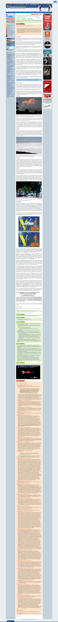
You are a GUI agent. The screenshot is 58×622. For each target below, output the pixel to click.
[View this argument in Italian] (35, 14)
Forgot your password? (9, 50)
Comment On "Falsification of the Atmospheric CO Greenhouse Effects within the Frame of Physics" (28, 348)
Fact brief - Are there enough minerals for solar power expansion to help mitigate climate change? (10, 66)
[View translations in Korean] (35, 4)
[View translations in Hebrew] (26, 4)
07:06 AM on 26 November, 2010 (27, 385)
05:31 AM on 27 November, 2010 (27, 580)
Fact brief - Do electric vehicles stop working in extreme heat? (10, 96)
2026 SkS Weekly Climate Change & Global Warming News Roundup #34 (11, 56)
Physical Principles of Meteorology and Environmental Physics (27, 334)
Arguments (11, 12)
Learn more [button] (41, 1)
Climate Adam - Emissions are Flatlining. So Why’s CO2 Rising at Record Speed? (10, 54)
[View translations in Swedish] (50, 4)
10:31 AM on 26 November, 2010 (25, 506)
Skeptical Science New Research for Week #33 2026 (11, 63)
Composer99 (20, 385)
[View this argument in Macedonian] (40, 14)
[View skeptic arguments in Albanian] (12, 4)
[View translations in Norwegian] (40, 4)
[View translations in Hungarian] (28, 4)
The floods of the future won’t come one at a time (10, 68)
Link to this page (38, 17)
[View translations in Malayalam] (38, 4)
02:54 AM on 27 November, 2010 (27, 560)
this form (21, 79)
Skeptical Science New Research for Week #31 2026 (11, 78)
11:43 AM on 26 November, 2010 (28, 511)
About (42, 12)
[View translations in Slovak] (45, 4)
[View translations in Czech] (16, 4)
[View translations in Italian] (32, 4)
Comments (25, 12)
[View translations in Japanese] (34, 4)
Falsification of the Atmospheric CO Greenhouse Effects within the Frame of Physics (28, 345)
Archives (8, 97)
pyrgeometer (32, 356)
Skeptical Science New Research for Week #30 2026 (11, 85)
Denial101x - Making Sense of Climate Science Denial (32, 364)
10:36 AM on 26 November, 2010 (26, 509)
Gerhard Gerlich (21, 32)
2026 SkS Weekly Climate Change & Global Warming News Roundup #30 (11, 84)
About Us (29, 619)
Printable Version (18, 312)
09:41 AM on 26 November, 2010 (26, 458)
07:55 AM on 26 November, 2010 (26, 412)
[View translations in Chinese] (13, 4)
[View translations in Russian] (44, 4)
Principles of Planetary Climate (22, 336)
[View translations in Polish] (41, 4)
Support (45, 12)
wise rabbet (19, 505)
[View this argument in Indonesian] (38, 14)
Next (25, 382)
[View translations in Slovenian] (47, 4)
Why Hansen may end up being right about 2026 (10, 75)
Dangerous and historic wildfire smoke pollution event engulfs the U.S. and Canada (10, 89)
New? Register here (12, 49)
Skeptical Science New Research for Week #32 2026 (11, 71)
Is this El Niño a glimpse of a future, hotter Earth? (10, 59)
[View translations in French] (24, 4)
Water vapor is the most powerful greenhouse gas (24, 319)
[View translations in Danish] (18, 4)
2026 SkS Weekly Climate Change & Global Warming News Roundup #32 (11, 70)
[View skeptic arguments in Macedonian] (37, 4)
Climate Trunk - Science (9, 60)
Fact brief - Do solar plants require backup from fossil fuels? (11, 81)
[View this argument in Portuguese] (34, 14)
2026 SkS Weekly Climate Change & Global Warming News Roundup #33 (11, 62)
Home (7, 12)
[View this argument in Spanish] (31, 14)
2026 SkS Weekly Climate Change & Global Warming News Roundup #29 (11, 91)
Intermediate (30, 18)
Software (16, 12)
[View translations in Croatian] (15, 4)
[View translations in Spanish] (48, 4)
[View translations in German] (25, 4)
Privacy (32, 619)
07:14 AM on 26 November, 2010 (26, 400)
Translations (37, 12)
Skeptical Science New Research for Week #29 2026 (11, 93)
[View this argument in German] (32, 14)
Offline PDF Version (24, 312)
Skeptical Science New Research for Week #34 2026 (11, 57)
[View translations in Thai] (51, 4)
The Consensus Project (31, 12)
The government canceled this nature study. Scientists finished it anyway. (11, 80)
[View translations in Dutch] (19, 4)
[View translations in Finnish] (22, 4)
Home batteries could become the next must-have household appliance (11, 94)
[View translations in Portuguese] (42, 4)
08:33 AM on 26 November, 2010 (25, 427)
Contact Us (35, 619)
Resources (20, 12)
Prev (17, 382)
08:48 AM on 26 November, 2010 (27, 437)
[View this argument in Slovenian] (37, 14)
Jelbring (22, 514)
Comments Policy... (36, 611)
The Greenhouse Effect (20, 340)
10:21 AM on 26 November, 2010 (26, 498)
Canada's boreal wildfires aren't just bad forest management (10, 87)
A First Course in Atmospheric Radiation (24, 338)
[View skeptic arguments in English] (11, 4)
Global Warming (32, 419)
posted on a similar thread (36, 576)
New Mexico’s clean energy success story (10, 72)
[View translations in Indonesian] (31, 4)
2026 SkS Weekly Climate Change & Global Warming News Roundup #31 (11, 77)
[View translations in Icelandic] (29, 4)
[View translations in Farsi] (21, 4)
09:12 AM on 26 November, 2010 (27, 450)
